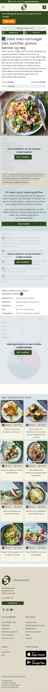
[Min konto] (44, 7)
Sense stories (31, 622)
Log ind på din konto (31, 2)
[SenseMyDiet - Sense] (24, 7)
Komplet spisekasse (11, 178)
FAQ (3, 655)
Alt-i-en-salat (9, 175)
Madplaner (6, 625)
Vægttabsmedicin (20, 182)
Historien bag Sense (10, 632)
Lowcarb (35, 178)
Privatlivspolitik (7, 681)
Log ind (28, 638)
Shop (28, 635)
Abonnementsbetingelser (11, 685)
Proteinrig (7, 182)
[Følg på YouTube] (11, 610)
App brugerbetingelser (10, 687)
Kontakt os (6, 652)
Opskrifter (6, 629)
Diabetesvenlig (23, 175)
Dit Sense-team (8, 638)
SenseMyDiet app (9, 622)
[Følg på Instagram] (7, 610)
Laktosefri (26, 178)
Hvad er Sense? (8, 635)
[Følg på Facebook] (3, 610)
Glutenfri (39, 175)
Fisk (32, 175)
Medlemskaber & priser (35, 625)
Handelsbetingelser (9, 683)
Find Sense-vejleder (33, 632)
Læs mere (9, 21)
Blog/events (30, 629)
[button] (3, 7)
